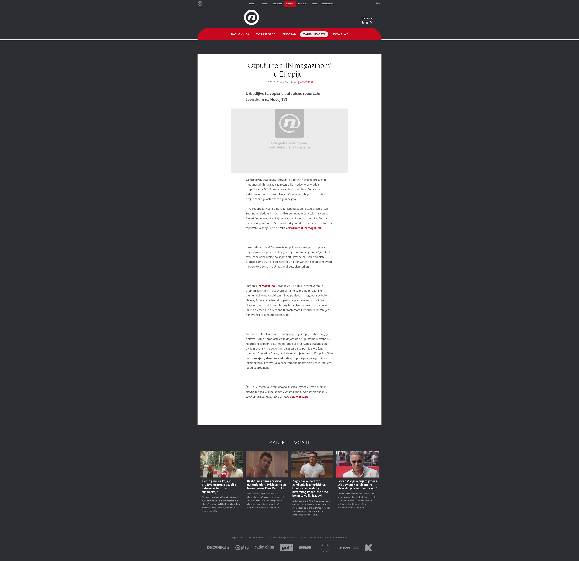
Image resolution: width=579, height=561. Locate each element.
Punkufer (325, 548)
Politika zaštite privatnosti (282, 537)
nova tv (289, 4)
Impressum (237, 537)
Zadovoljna (264, 548)
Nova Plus (241, 548)
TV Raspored (266, 34)
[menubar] (378, 3)
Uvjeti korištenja (255, 537)
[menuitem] (378, 3)
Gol (286, 548)
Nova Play (340, 34)
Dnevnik (218, 548)
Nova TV (202, 3)
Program (289, 34)
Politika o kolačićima (310, 537)
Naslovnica (240, 34)
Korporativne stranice (336, 537)
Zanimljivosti (314, 34)
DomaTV (305, 548)
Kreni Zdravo (368, 548)
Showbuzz (349, 548)
